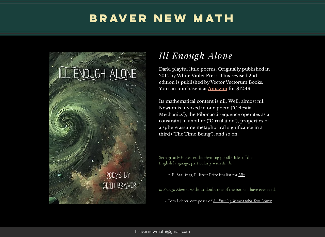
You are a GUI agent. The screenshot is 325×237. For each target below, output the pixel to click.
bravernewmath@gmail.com (162, 231)
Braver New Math (162, 18)
